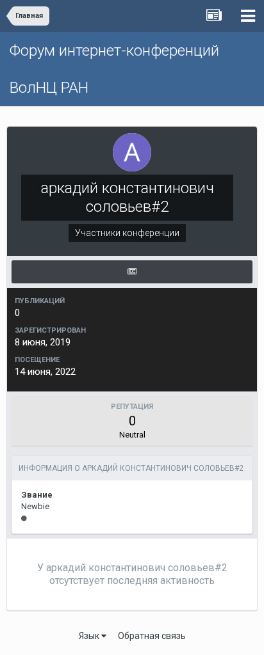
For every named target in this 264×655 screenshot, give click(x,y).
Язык (90, 636)
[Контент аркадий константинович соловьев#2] (132, 271)
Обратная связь (152, 636)
